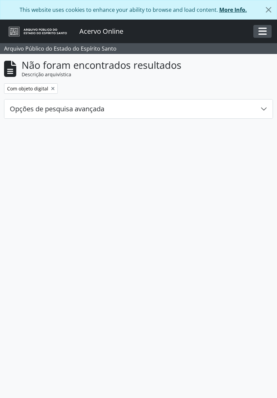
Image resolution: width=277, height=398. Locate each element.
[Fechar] (268, 9)
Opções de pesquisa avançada (57, 108)
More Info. (233, 9)
